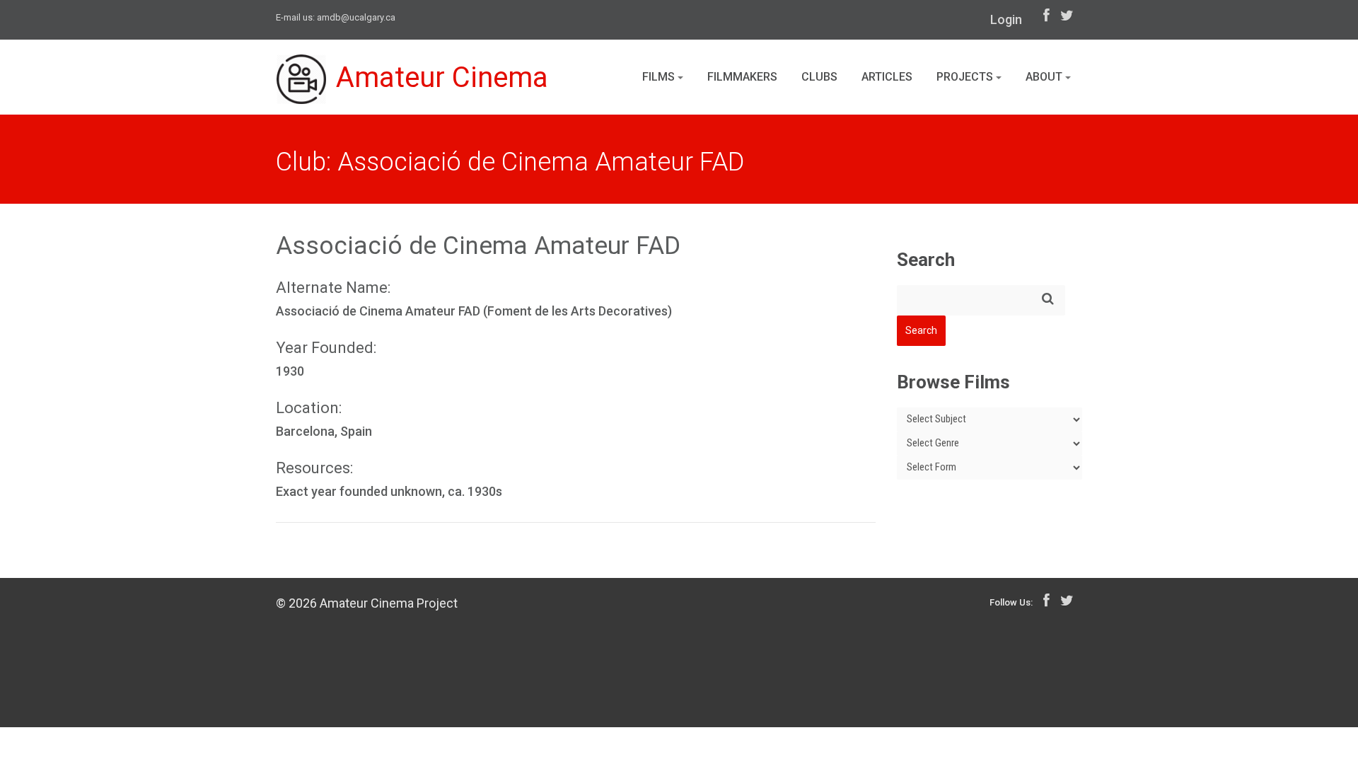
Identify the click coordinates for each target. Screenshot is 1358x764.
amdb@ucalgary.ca (356, 17)
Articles (886, 76)
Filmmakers (742, 76)
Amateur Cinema (442, 77)
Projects (966, 76)
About (1045, 76)
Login (1006, 19)
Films (660, 76)
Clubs (819, 76)
